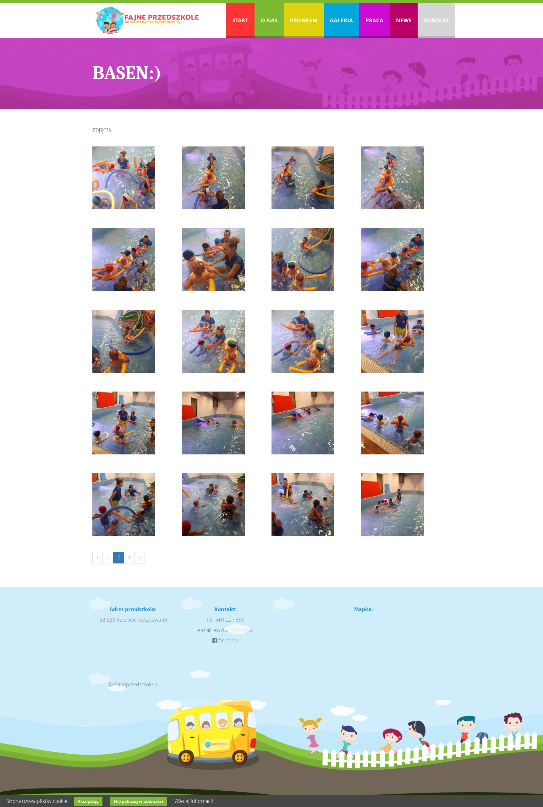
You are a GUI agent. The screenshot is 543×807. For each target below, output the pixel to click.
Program (303, 20)
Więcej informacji (193, 801)
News (403, 20)
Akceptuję (88, 801)
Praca (374, 20)
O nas (269, 20)
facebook (228, 640)
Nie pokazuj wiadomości (138, 801)
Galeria (341, 20)
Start (240, 20)
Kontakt (436, 20)
